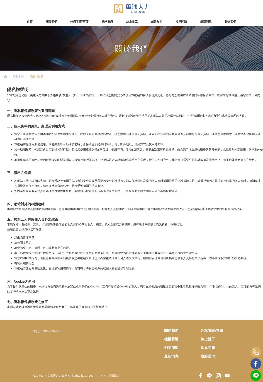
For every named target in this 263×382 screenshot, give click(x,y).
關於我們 (51, 21)
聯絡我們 (230, 21)
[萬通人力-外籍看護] (131, 8)
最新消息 (206, 21)
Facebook (255, 363)
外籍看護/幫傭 (79, 21)
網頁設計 (114, 375)
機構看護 (107, 21)
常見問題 (181, 21)
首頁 (30, 21)
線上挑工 (132, 21)
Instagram (218, 375)
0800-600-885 (51, 331)
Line (255, 375)
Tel (255, 352)
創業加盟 (156, 21)
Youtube (227, 375)
